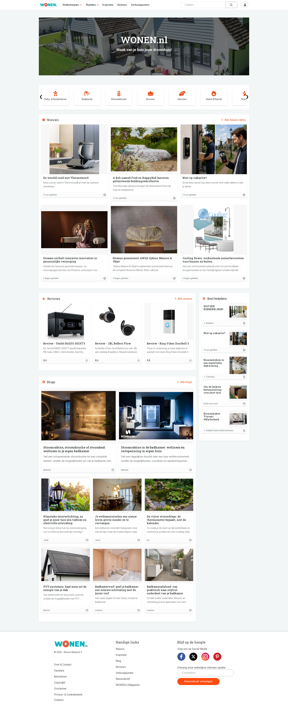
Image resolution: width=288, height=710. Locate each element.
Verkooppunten (140, 4)
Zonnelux (210, 377)
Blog (118, 660)
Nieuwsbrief (123, 678)
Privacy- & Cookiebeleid (68, 694)
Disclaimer (60, 688)
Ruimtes (91, 4)
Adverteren (60, 676)
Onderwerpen (70, 4)
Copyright (59, 682)
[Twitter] (193, 657)
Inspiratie (107, 4)
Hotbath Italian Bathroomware (220, 430)
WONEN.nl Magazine (128, 684)
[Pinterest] (217, 657)
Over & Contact (62, 664)
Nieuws (120, 648)
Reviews (122, 4)
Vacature (59, 670)
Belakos (210, 323)
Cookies (59, 700)
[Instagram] (205, 657)
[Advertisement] (224, 461)
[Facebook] (181, 657)
